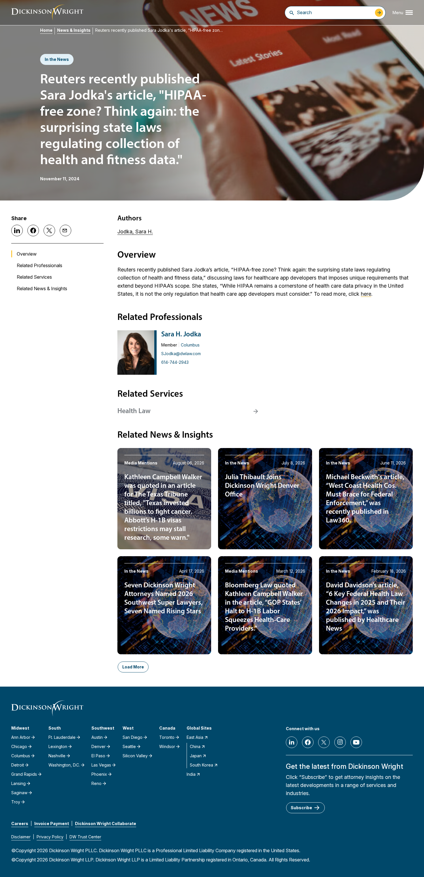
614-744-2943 (175, 362)
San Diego (132, 737)
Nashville (56, 755)
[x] (324, 742)
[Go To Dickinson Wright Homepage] (47, 12)
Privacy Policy (50, 836)
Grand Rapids (24, 774)
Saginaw (19, 792)
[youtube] (356, 742)
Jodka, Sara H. (135, 231)
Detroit (17, 764)
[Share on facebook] (33, 230)
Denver (98, 746)
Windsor (167, 746)
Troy (15, 801)
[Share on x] (49, 230)
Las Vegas (101, 764)
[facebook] (308, 742)
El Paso (98, 755)
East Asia (195, 737)
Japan (196, 755)
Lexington (57, 746)
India (191, 774)
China (195, 746)
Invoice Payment (51, 823)
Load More (133, 666)
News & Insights (74, 30)
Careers (19, 823)
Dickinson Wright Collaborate (105, 823)
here (366, 294)
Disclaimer (21, 836)
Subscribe (301, 807)
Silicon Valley (135, 755)
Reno (96, 783)
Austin (97, 737)
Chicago (19, 746)
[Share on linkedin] (17, 230)
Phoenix (99, 774)
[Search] (292, 12)
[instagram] (340, 742)
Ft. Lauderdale (62, 737)
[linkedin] (291, 742)
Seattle (129, 746)
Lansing (18, 783)
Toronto (167, 737)
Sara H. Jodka (181, 334)
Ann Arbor (20, 737)
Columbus (190, 344)
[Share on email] (65, 230)
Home (46, 30)
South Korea (201, 764)
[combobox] (334, 12)
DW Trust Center (85, 836)
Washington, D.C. (64, 764)
